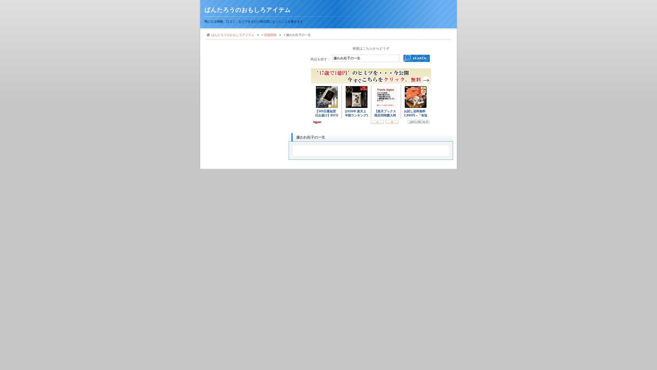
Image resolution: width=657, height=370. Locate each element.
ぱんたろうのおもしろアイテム (248, 10)
